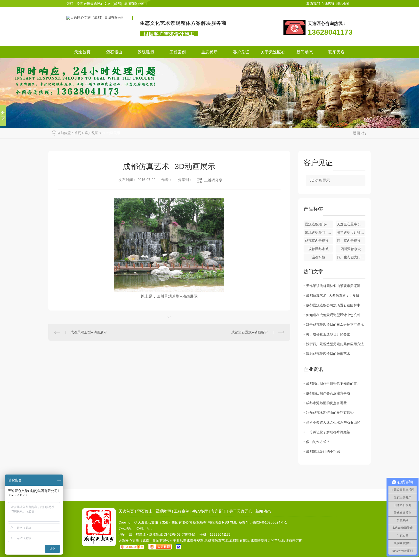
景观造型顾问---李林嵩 (319, 232)
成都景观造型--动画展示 (89, 332)
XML (233, 522)
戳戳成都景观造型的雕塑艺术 (328, 354)
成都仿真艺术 (218, 540)
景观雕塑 (146, 52)
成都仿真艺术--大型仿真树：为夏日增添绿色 (335, 295)
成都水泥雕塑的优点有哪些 (326, 403)
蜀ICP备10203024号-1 (269, 522)
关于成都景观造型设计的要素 (328, 334)
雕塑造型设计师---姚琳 (351, 232)
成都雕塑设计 (260, 540)
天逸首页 (82, 52)
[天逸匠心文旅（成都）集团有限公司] (95, 17)
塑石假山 (114, 52)
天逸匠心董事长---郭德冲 (351, 224)
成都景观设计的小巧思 (323, 451)
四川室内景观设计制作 (351, 241)
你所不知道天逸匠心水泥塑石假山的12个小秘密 (335, 422)
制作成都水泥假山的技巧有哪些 (330, 413)
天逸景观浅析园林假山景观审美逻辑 (333, 286)
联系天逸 (336, 52)
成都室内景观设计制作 (319, 241)
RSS (225, 522)
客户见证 (241, 52)
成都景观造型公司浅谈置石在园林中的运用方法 (335, 305)
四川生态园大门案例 (351, 257)
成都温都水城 (318, 249)
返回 (356, 133)
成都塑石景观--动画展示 (249, 332)
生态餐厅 (209, 52)
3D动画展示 (111, 133)
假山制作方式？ (318, 442)
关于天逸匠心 (273, 52)
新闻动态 (305, 52)
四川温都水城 (350, 249)
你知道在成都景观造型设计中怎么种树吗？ (335, 315)
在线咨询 (328, 4)
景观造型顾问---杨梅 (319, 224)
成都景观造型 (196, 540)
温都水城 (318, 257)
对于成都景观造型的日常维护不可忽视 (335, 325)
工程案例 (177, 52)
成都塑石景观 (239, 540)
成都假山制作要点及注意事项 (328, 393)
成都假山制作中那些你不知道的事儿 (333, 383)
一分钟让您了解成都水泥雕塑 (328, 432)
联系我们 (313, 4)
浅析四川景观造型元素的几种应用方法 (335, 344)
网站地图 (342, 4)
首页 (77, 133)
